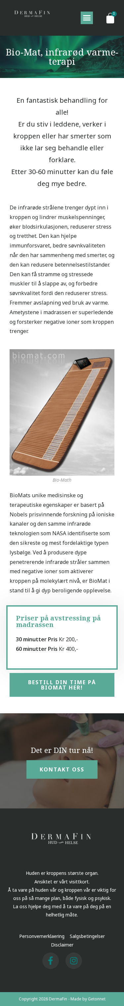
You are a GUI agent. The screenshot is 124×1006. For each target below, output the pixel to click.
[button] (87, 18)
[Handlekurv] (110, 18)
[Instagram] (73, 960)
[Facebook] (50, 960)
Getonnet (96, 999)
